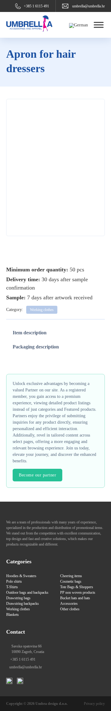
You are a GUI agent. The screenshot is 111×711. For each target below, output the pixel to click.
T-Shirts (12, 587)
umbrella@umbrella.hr (88, 6)
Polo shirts (14, 581)
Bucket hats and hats (75, 598)
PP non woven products (77, 592)
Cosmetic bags (70, 581)
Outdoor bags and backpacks (27, 592)
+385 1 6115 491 (36, 6)
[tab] (29, 333)
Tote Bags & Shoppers (76, 587)
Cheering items (71, 576)
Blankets (12, 614)
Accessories (69, 603)
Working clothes (42, 310)
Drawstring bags (18, 598)
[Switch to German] (78, 25)
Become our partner (37, 475)
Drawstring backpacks (22, 603)
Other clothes (70, 609)
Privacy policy (94, 703)
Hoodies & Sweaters (21, 576)
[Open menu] (97, 25)
